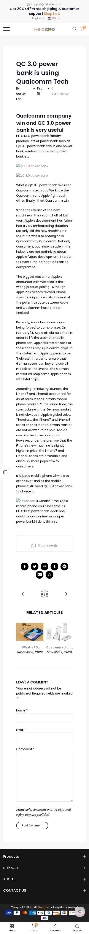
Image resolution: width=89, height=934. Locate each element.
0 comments (48, 545)
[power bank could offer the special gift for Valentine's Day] (23, 594)
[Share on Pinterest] (44, 566)
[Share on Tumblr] (54, 566)
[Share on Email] (39, 575)
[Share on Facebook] (25, 566)
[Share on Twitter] (34, 566)
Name (22, 710)
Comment (25, 749)
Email (21, 730)
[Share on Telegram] (64, 566)
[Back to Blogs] (44, 594)
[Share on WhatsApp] (49, 575)
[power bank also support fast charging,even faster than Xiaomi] (66, 594)
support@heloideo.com (46, 4)
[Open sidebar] (5, 472)
